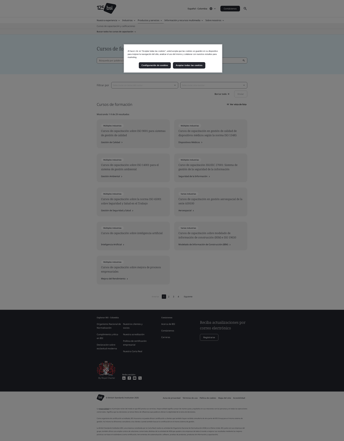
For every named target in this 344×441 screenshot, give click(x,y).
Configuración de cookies (154, 65)
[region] (173, 58)
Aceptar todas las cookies (189, 65)
